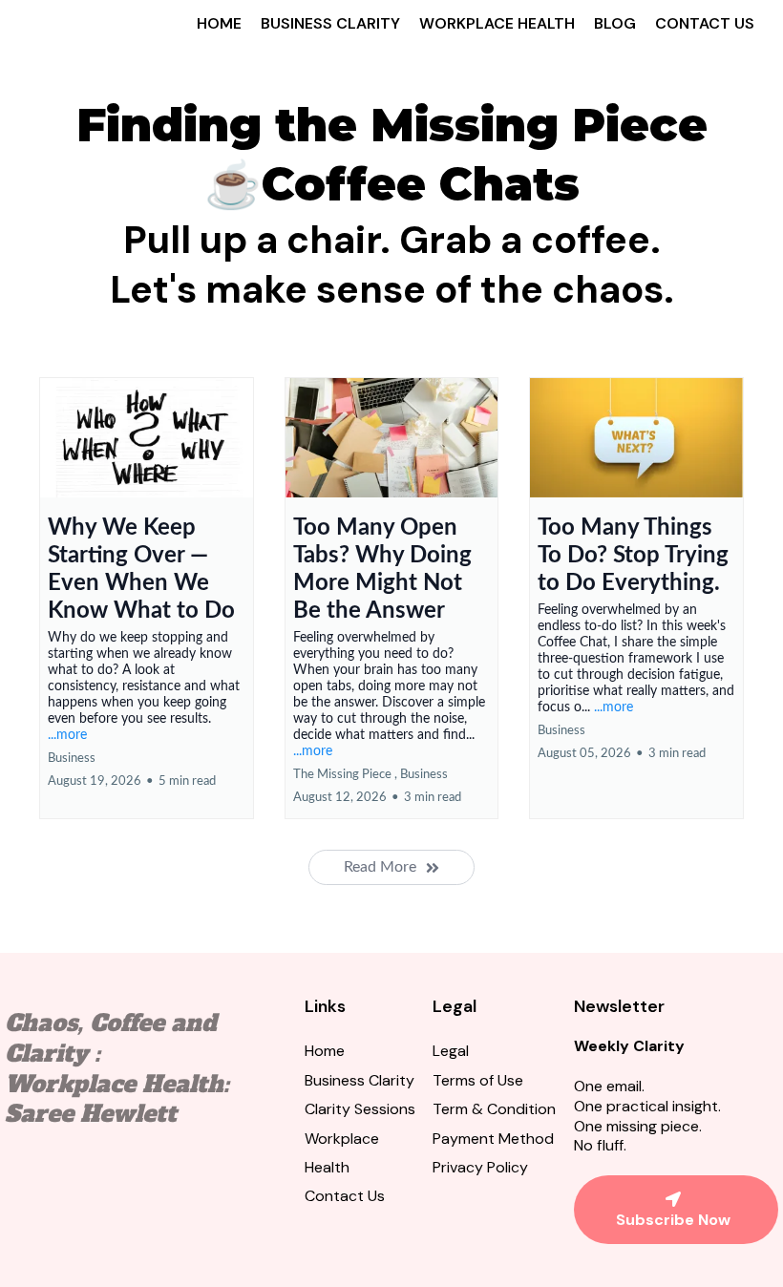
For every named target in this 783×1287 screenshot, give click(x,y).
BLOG (615, 23)
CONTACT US (704, 23)
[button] (146, 598)
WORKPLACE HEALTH (497, 23)
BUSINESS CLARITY (330, 23)
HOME (219, 23)
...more (67, 735)
